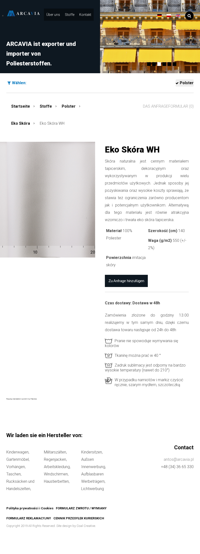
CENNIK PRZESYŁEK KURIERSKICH (78, 518)
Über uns (53, 15)
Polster (187, 83)
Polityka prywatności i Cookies (29, 508)
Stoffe (69, 15)
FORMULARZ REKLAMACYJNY (28, 518)
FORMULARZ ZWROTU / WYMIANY (81, 508)
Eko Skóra (20, 123)
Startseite (20, 106)
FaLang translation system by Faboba (21, 399)
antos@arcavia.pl (179, 459)
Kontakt (85, 15)
